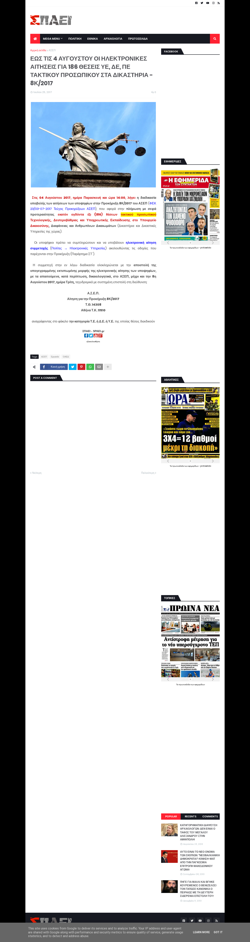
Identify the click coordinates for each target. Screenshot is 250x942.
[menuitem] (35, 39)
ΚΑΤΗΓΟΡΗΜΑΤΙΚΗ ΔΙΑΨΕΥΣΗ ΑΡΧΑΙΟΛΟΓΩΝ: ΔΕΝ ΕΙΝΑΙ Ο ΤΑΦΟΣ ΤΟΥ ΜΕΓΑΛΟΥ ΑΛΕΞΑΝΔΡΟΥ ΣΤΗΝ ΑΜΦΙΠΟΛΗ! (198, 832)
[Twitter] (73, 367)
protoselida (205, 247)
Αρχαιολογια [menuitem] (113, 39)
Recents (190, 816)
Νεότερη (36, 473)
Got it (218, 932)
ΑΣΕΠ (52, 50)
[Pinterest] (81, 367)
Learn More (201, 932)
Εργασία (55, 356)
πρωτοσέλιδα (178, 247)
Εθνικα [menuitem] (92, 39)
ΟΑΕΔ (66, 356)
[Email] (99, 367)
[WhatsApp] (90, 367)
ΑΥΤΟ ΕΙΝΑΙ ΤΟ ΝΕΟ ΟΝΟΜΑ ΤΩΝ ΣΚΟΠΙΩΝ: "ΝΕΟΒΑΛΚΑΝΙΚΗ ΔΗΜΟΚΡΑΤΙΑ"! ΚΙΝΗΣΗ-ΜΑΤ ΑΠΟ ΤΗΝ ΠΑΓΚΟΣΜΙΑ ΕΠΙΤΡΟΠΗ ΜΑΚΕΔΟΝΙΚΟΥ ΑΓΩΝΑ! (200, 860)
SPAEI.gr (98, 331)
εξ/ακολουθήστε (93, 342)
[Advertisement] (149, 20)
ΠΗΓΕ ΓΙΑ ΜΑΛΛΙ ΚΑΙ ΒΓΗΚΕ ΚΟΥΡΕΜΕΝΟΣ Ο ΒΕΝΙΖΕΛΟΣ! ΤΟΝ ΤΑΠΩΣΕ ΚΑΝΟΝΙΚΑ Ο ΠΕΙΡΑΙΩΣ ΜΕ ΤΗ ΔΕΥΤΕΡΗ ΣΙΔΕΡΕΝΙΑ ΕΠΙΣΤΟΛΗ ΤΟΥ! (198, 889)
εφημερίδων (193, 247)
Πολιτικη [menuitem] (74, 39)
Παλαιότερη (147, 473)
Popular (171, 816)
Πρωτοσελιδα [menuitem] (138, 39)
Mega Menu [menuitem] (51, 39)
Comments (210, 816)
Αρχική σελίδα (38, 50)
